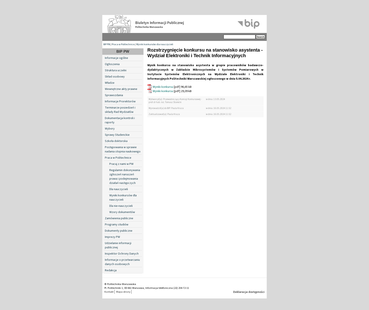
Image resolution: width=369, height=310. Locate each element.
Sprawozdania (114, 95)
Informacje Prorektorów (120, 101)
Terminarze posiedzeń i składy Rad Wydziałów (120, 110)
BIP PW (106, 44)
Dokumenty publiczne (118, 231)
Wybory (110, 129)
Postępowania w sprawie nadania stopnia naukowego (123, 149)
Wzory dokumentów (122, 212)
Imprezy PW (112, 237)
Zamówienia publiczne (119, 218)
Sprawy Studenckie (117, 135)
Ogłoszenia (112, 64)
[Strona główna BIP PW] (184, 24)
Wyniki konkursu (163, 87)
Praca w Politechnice (123, 44)
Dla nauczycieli (118, 189)
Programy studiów (116, 224)
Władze (109, 83)
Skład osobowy (115, 77)
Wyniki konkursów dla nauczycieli (154, 44)
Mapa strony (123, 292)
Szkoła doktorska (116, 141)
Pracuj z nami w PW (121, 164)
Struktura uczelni (115, 70)
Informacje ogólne (116, 58)
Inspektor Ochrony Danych (122, 254)
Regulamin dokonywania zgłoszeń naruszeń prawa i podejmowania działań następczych (124, 176)
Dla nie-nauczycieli (121, 206)
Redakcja (111, 270)
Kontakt (109, 292)
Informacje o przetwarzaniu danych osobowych (122, 262)
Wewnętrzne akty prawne (121, 89)
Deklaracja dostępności (249, 292)
